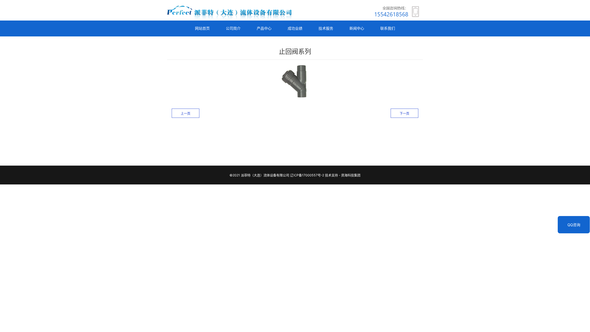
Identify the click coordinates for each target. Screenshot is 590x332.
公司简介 (233, 28)
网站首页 (202, 28)
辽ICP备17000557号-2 (307, 175)
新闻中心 (356, 28)
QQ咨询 (573, 224)
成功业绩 (295, 28)
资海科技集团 (350, 175)
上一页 (185, 113)
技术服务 (326, 28)
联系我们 (387, 28)
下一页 (404, 113)
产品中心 (264, 28)
